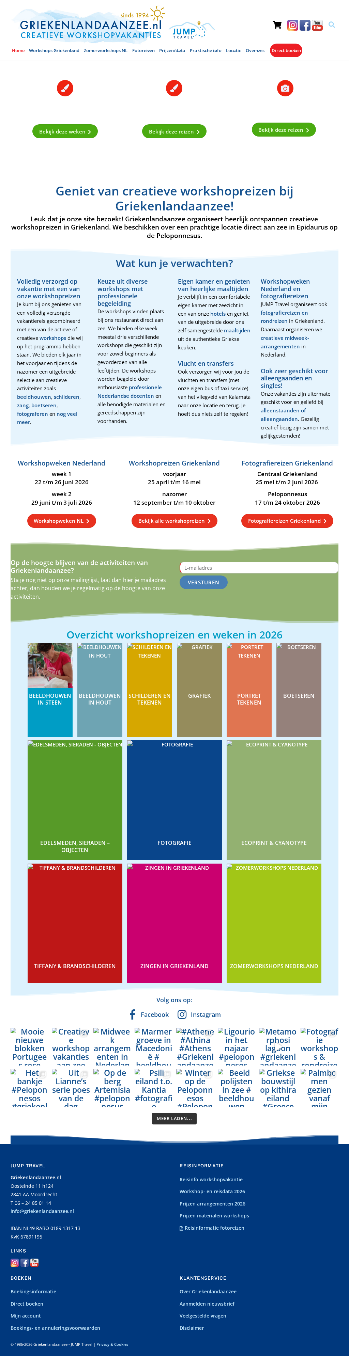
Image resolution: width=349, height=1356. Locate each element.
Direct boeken (286, 50)
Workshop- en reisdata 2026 (212, 1191)
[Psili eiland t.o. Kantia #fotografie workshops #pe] (154, 1088)
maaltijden (237, 330)
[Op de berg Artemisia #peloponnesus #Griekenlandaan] (112, 1088)
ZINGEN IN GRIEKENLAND (174, 966)
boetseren (44, 405)
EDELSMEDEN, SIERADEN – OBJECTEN (75, 846)
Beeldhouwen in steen (50, 699)
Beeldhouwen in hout (100, 699)
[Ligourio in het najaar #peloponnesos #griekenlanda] (237, 1047)
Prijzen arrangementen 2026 (212, 1204)
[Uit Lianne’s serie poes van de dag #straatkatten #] (71, 1088)
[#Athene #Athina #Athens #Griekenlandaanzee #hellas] (195, 1047)
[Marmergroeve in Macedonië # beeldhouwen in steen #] (154, 1047)
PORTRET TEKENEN (249, 699)
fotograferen (32, 413)
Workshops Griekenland (54, 50)
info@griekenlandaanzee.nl (42, 1211)
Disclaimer (192, 1328)
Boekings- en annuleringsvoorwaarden (55, 1328)
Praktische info (206, 50)
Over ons (255, 50)
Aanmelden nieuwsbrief (207, 1304)
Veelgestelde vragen (203, 1316)
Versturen (203, 582)
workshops (53, 337)
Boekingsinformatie (33, 1292)
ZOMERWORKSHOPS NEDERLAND (274, 966)
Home (18, 50)
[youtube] (317, 24)
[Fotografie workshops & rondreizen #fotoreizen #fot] (320, 1047)
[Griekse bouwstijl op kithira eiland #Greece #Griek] (278, 1088)
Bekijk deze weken (62, 131)
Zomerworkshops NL (105, 50)
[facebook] (305, 24)
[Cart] (277, 18)
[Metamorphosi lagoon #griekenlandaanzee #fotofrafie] (278, 1047)
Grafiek (199, 695)
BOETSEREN (299, 695)
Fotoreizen (143, 50)
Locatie (233, 50)
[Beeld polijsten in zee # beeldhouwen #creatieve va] (237, 1088)
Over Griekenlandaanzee (208, 1292)
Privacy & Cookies (112, 1344)
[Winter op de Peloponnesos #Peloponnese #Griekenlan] (195, 1088)
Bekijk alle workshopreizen (171, 520)
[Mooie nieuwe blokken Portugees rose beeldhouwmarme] (30, 1047)
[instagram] (292, 24)
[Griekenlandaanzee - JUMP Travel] (113, 42)
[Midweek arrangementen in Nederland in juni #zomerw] (112, 1047)
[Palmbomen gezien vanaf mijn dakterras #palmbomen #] (320, 1088)
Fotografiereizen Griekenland (284, 520)
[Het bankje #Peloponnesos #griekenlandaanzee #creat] (30, 1088)
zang (23, 405)
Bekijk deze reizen (171, 131)
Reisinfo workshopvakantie (211, 1180)
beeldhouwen (34, 396)
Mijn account (26, 1316)
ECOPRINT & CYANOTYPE (274, 843)
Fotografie (174, 843)
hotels (218, 313)
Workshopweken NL (59, 520)
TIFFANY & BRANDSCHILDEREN (75, 966)
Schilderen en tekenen (149, 699)
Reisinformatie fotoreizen (213, 1228)
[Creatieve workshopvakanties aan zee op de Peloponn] (71, 1047)
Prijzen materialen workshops (214, 1216)
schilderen (66, 396)
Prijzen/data (172, 50)
